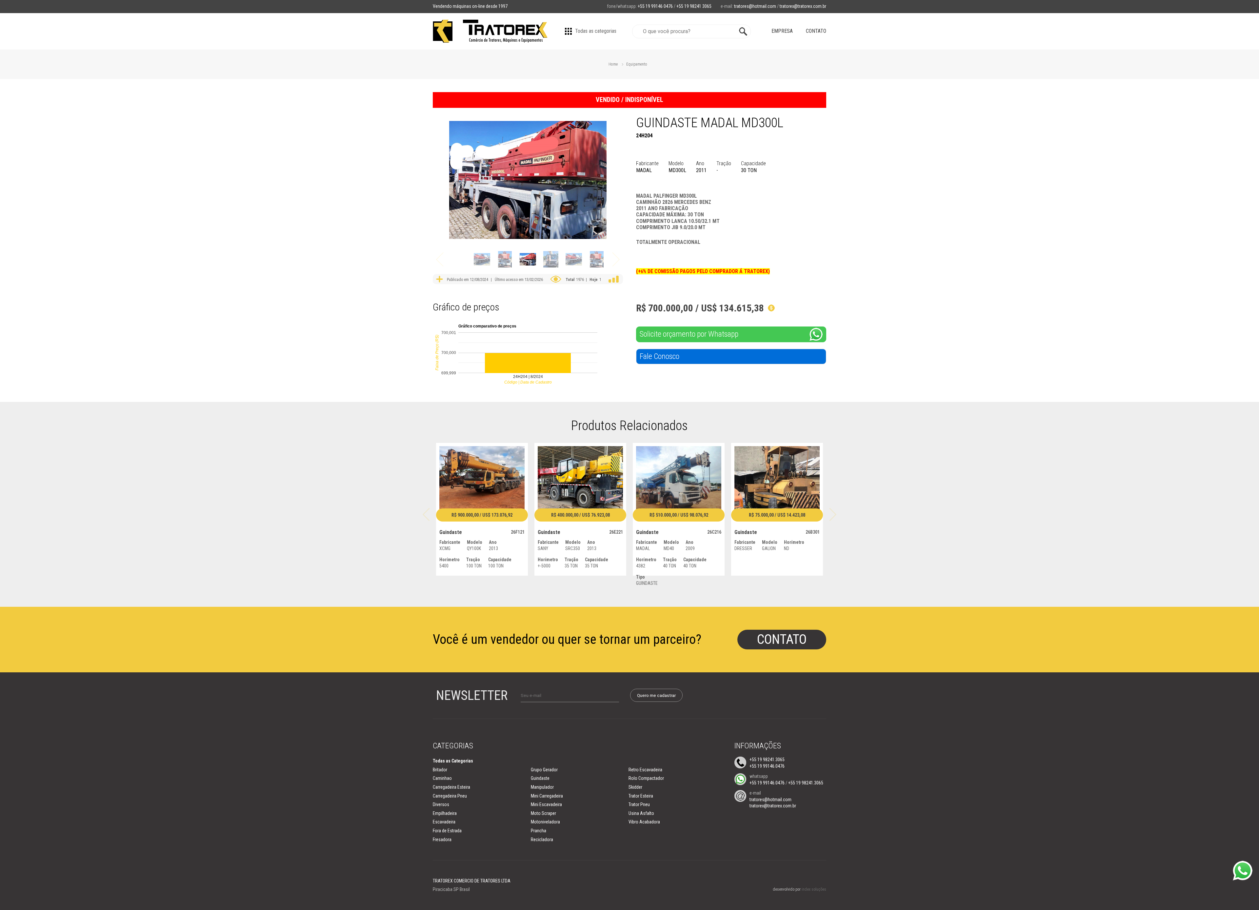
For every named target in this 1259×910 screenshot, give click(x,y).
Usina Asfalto (641, 813)
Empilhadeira (445, 813)
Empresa (782, 31)
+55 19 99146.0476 (767, 766)
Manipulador (542, 787)
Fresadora (442, 839)
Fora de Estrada (447, 830)
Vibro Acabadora (644, 821)
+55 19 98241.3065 (767, 759)
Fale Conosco (659, 356)
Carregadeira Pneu (450, 796)
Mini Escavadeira (546, 804)
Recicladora (542, 839)
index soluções (814, 889)
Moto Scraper (543, 813)
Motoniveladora (545, 821)
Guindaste (540, 778)
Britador (440, 769)
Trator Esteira (641, 796)
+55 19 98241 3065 (693, 6)
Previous (440, 259)
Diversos (441, 804)
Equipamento (636, 64)
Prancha (538, 830)
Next (616, 259)
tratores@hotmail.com (755, 6)
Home (613, 64)
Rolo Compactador (646, 778)
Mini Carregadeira (547, 796)
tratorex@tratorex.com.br (803, 6)
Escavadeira (444, 821)
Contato (816, 31)
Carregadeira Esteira (451, 787)
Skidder (635, 787)
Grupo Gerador (544, 769)
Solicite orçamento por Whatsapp (689, 334)
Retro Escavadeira (645, 769)
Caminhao (442, 778)
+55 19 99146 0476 (655, 6)
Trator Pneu (639, 804)
